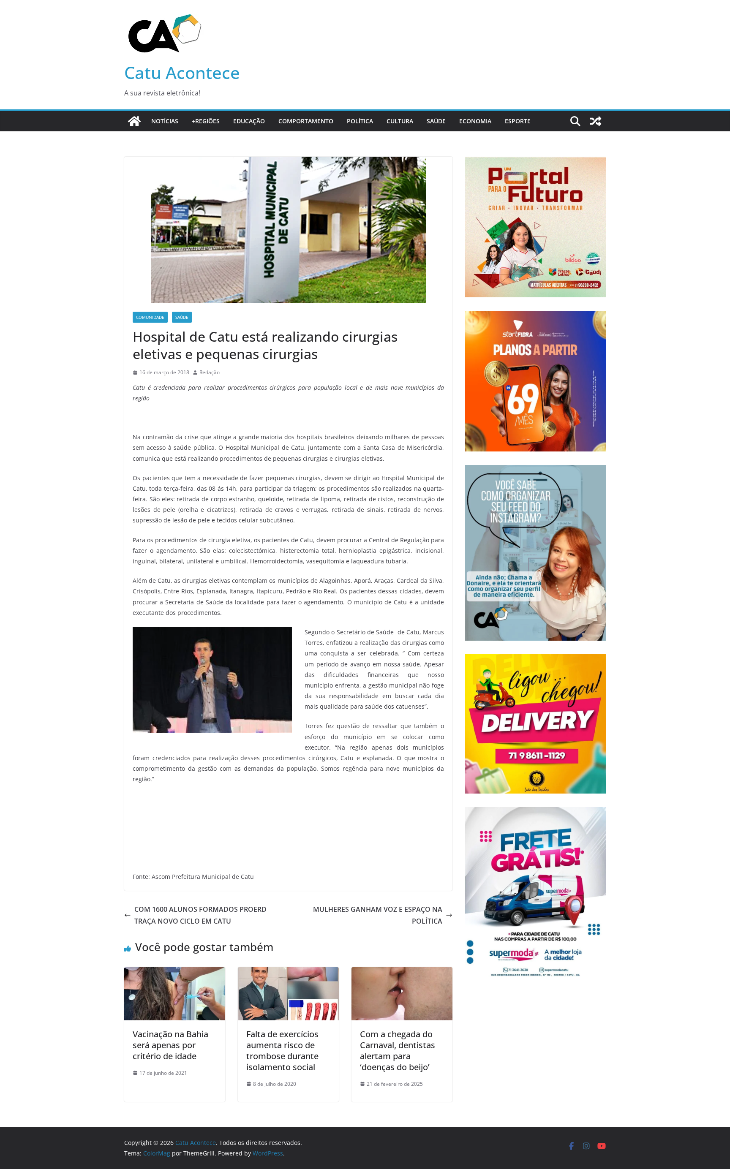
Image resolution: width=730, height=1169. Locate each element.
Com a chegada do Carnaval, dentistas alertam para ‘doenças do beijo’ (397, 1050)
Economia (475, 121)
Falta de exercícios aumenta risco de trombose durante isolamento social (282, 1050)
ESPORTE (518, 121)
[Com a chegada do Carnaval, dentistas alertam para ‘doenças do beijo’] (401, 973)
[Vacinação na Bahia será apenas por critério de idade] (174, 973)
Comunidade (150, 317)
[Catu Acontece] (134, 121)
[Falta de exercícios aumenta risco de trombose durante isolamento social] (288, 973)
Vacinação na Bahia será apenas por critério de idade (170, 1045)
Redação (209, 372)
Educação (249, 121)
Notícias (164, 121)
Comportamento (305, 121)
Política (360, 121)
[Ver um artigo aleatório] (596, 121)
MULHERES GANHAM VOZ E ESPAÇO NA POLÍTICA (377, 915)
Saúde (436, 121)
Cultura (400, 121)
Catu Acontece (182, 72)
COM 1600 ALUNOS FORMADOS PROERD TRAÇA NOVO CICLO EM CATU (200, 915)
